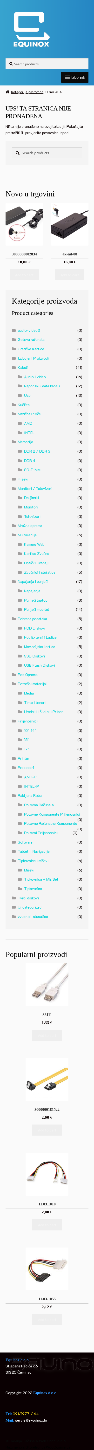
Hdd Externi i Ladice (40, 637)
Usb (27, 395)
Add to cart (24, 274)
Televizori (32, 516)
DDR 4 (29, 460)
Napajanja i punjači (33, 581)
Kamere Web (34, 544)
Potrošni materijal (32, 683)
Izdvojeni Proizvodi (33, 358)
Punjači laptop (35, 600)
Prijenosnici (28, 720)
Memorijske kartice (39, 646)
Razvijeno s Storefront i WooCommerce (38, 1447)
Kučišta (24, 404)
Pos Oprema (28, 674)
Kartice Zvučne (36, 553)
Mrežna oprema (30, 525)
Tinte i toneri (35, 702)
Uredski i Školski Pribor (43, 711)
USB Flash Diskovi (39, 665)
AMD (28, 423)
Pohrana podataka (32, 618)
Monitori (31, 506)
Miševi (29, 869)
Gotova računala (31, 339)
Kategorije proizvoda (27, 92)
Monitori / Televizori (35, 488)
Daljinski (31, 497)
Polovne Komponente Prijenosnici (52, 814)
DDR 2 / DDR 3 (37, 451)
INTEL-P (31, 786)
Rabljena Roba (30, 795)
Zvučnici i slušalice (39, 572)
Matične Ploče (29, 413)
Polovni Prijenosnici (41, 832)
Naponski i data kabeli (42, 385)
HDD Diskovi (34, 628)
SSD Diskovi (34, 655)
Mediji (29, 693)
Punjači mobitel (36, 609)
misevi (23, 478)
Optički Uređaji (36, 562)
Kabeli (23, 367)
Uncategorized (29, 907)
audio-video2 (29, 330)
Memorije (25, 441)
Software (25, 842)
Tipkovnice (33, 888)
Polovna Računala (39, 804)
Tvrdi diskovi (28, 897)
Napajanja (32, 590)
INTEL (29, 432)
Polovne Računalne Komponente (50, 823)
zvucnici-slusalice (33, 916)
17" (26, 748)
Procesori (26, 767)
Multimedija (27, 534)
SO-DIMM (32, 469)
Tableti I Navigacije (34, 851)
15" (26, 739)
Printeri (24, 758)
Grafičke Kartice (31, 348)
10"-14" (30, 730)
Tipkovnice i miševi (33, 860)
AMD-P (30, 776)
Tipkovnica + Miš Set (41, 879)
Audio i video (35, 376)
